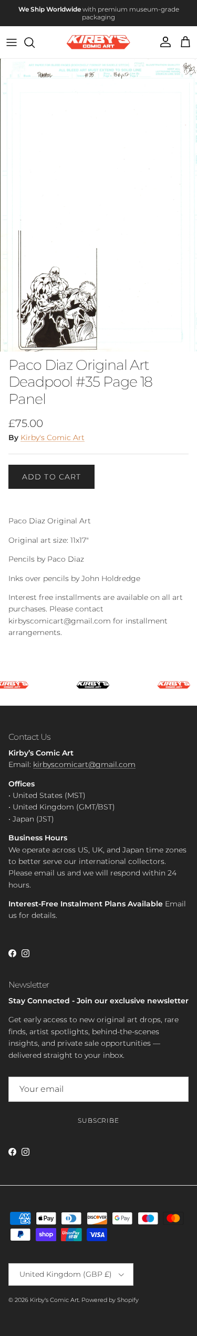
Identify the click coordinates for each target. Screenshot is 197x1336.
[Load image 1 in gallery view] (98, 205)
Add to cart (51, 476)
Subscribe (99, 1120)
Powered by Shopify (110, 1300)
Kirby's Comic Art (52, 437)
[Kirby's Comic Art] (98, 42)
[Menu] (11, 42)
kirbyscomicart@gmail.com (84, 764)
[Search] (34, 42)
